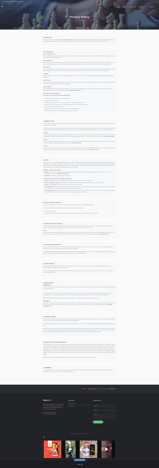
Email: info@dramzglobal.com (49, 414)
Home (76, 20)
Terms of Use (72, 406)
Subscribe (113, 388)
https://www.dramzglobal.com (65, 39)
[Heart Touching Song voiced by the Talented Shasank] (106, 449)
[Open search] (157, 7)
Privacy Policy (72, 403)
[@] (46, 437)
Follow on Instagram (80, 460)
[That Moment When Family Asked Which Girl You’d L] (70, 449)
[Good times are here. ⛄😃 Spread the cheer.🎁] (88, 449)
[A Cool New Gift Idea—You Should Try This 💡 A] (52, 449)
